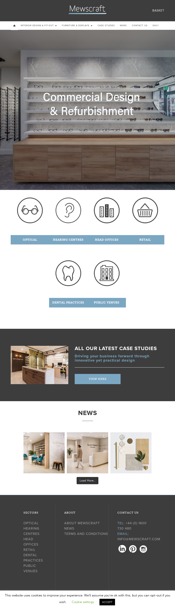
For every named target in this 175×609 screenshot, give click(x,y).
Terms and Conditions (86, 534)
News (123, 25)
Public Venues (107, 302)
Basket (158, 10)
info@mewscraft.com (138, 539)
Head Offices (107, 239)
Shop (156, 25)
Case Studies (106, 25)
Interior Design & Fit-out (38, 25)
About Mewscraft (82, 523)
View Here (97, 379)
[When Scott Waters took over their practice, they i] (87, 452)
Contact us (139, 25)
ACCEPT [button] (107, 602)
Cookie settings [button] (83, 602)
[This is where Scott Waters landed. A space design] (44, 452)
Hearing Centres (68, 239)
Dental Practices (68, 302)
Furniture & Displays (76, 25)
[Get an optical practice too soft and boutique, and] (131, 452)
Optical (30, 239)
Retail (145, 239)
